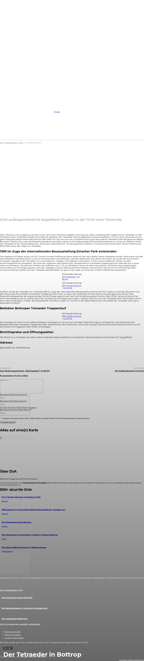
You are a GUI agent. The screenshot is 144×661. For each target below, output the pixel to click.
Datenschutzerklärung (136, 660)
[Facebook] (3, 356)
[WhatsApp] (23, 356)
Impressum (123, 660)
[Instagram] (7, 585)
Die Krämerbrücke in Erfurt (129, 371)
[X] (10, 356)
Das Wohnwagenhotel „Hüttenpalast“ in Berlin (25, 371)
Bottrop (7, 648)
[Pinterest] (17, 356)
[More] (95, 226)
